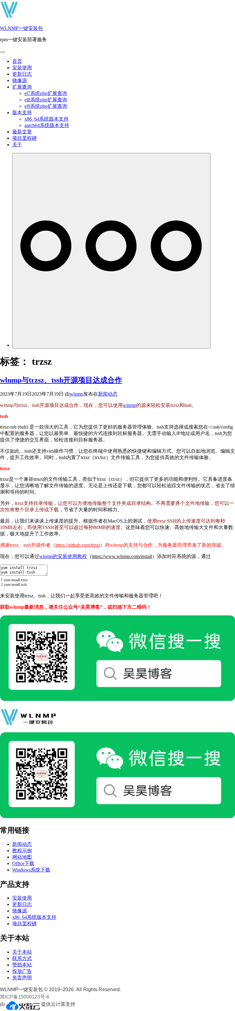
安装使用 (22, 67)
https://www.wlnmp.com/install (122, 556)
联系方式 (22, 958)
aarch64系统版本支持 (46, 125)
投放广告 (22, 971)
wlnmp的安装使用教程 (63, 556)
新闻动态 (108, 394)
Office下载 (23, 863)
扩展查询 (22, 86)
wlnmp (76, 394)
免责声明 (22, 977)
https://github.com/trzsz (77, 545)
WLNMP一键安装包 (21, 28)
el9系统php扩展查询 (45, 106)
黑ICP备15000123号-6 (24, 996)
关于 (17, 144)
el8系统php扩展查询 (45, 99)
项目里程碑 (24, 138)
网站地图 (22, 857)
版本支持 (22, 112)
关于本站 (22, 952)
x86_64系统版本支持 (46, 118)
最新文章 (22, 131)
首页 (17, 61)
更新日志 (22, 74)
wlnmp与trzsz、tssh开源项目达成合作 (61, 380)
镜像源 (19, 80)
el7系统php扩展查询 (45, 93)
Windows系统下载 (31, 869)
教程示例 (22, 850)
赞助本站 (22, 964)
